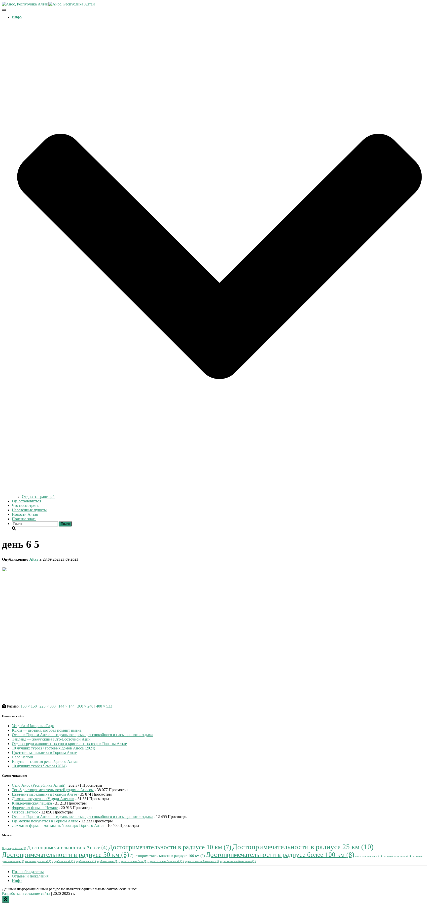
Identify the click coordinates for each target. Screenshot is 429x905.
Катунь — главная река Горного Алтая (44, 761)
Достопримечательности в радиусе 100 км (167, 855)
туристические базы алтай (166, 861)
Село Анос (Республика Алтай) (38, 785)
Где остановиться (26, 501)
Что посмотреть (25, 505)
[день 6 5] (51, 698)
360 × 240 (85, 706)
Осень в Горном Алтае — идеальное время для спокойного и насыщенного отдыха (82, 735)
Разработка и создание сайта (26, 893)
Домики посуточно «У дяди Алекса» (43, 799)
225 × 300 (47, 706)
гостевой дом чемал (397, 856)
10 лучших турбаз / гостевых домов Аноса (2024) (53, 748)
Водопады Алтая (14, 848)
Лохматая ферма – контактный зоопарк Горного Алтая (58, 825)
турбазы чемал (107, 861)
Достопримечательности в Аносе (67, 847)
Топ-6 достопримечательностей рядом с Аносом (53, 790)
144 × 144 (66, 706)
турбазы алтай (64, 861)
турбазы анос (86, 861)
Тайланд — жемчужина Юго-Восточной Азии (51, 739)
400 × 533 (104, 706)
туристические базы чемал (238, 861)
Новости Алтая (25, 514)
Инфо (17, 880)
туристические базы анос (202, 861)
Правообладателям (28, 872)
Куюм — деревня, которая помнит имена (46, 730)
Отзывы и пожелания (30, 876)
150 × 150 (29, 706)
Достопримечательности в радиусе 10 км (169, 847)
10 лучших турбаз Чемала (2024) (39, 766)
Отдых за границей (38, 496)
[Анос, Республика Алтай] (48, 4)
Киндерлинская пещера (32, 803)
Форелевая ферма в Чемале (35, 808)
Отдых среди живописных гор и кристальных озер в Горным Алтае (69, 744)
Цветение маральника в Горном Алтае (44, 752)
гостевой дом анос (368, 856)
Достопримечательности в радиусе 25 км (303, 847)
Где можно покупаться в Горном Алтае (45, 821)
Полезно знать (24, 519)
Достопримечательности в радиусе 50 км (65, 854)
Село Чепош (22, 757)
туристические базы (133, 861)
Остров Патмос (25, 812)
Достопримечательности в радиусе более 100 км (280, 854)
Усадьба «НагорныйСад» (33, 726)
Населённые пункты (29, 510)
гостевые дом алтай (39, 861)
